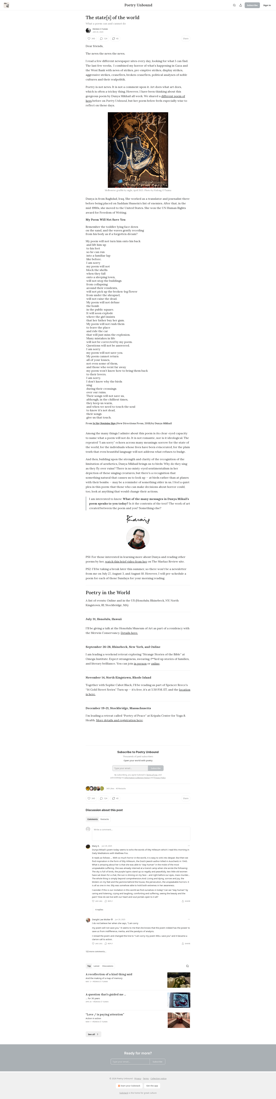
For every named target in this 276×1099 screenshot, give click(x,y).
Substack (123, 1093)
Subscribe (252, 5)
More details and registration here (119, 720)
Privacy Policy (159, 777)
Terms (146, 1078)
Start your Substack (130, 1085)
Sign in (267, 5)
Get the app (152, 1085)
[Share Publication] (241, 5)
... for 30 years (93, 998)
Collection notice (158, 1078)
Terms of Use (151, 774)
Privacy (137, 1078)
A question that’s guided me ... (106, 994)
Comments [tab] (92, 819)
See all (91, 1034)
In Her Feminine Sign (104, 423)
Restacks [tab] (104, 819)
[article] (138, 980)
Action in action (93, 1018)
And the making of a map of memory (104, 978)
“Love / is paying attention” (105, 1014)
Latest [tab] (96, 966)
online (155, 663)
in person (140, 663)
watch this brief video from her (126, 561)
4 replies (99, 909)
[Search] (234, 5)
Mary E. (95, 845)
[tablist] (98, 819)
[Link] (81, 592)
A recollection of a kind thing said (109, 974)
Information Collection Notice (137, 777)
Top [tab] (89, 966)
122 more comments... (96, 951)
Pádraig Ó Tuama (100, 29)
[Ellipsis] (189, 845)
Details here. (129, 633)
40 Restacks (121, 788)
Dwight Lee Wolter (101, 919)
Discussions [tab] (107, 966)
